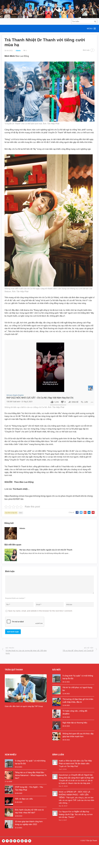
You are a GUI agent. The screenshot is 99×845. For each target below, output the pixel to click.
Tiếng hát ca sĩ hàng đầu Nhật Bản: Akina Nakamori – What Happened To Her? (31, 775)
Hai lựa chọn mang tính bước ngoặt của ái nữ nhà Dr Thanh (45, 550)
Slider (20, 512)
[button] (49, 28)
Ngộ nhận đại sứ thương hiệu (75, 723)
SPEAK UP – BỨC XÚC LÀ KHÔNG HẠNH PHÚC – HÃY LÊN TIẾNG (74, 795)
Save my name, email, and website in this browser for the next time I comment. (40, 611)
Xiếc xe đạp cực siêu (24, 799)
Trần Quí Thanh (91, 841)
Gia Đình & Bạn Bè (11, 512)
